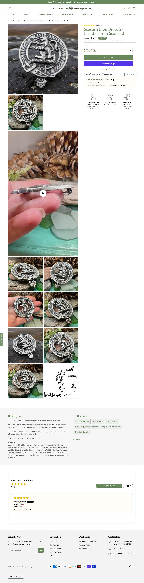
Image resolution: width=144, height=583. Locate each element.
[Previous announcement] (11, 2)
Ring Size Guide (56, 552)
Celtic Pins (17, 21)
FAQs (52, 556)
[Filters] (125, 486)
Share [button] (78, 439)
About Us (53, 541)
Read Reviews (130, 74)
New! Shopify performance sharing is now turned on (97, 427)
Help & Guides (56, 549)
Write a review (109, 486)
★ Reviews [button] (1, 339)
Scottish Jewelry (82, 432)
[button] (10, 8)
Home (10, 21)
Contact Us (54, 545)
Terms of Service (85, 549)
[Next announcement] (132, 2)
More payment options (108, 69)
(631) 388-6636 (120, 548)
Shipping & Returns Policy (89, 541)
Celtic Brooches (28, 21)
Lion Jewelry (112, 421)
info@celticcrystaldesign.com (125, 555)
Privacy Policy (85, 545)
